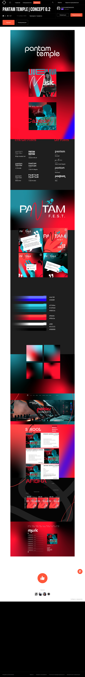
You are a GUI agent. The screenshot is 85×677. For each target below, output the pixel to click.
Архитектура (68, 634)
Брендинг (33, 16)
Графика (39, 16)
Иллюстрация (34, 666)
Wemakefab (11, 674)
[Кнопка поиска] (52, 2)
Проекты (37, 3)
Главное (17, 3)
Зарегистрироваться (72, 2)
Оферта (32, 674)
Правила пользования (41, 674)
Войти (60, 2)
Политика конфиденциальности (56, 674)
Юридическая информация (73, 674)
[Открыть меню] (10, 2)
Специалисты (27, 3)
